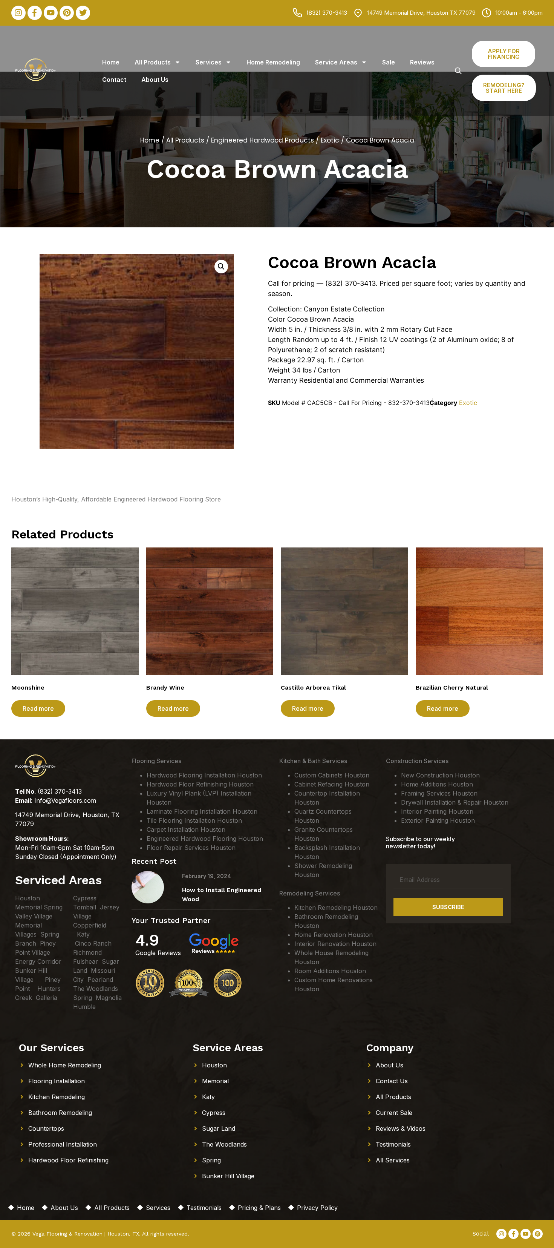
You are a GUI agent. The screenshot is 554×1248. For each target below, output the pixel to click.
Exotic (330, 140)
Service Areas (336, 62)
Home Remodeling (273, 62)
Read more (38, 708)
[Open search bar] (458, 70)
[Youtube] (51, 13)
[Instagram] (18, 13)
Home (110, 62)
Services (209, 62)
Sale (388, 62)
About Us (154, 79)
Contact (114, 79)
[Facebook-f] (35, 13)
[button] (221, 266)
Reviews (422, 62)
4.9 (147, 940)
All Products (153, 62)
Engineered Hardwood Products (262, 140)
